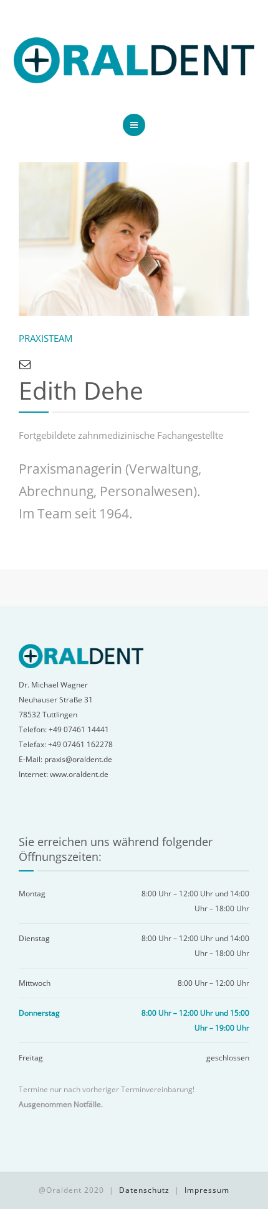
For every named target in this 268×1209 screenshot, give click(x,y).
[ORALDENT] (134, 60)
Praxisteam (45, 338)
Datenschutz (144, 1190)
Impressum (206, 1190)
